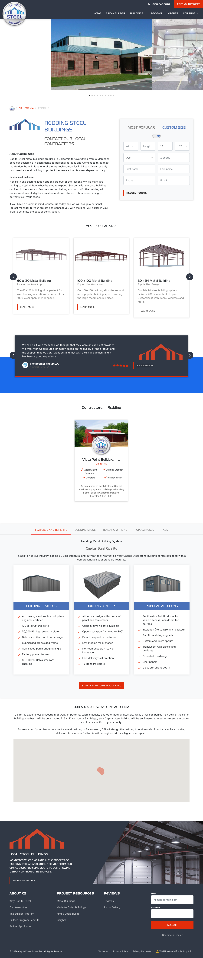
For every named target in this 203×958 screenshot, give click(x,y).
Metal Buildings (66, 901)
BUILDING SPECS (85, 529)
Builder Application (21, 926)
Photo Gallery (112, 907)
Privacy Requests (142, 951)
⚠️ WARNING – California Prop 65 (173, 951)
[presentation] (13, 276)
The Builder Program (22, 913)
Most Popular (141, 127)
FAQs (165, 529)
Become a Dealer (172, 935)
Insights (172, 13)
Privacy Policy (120, 951)
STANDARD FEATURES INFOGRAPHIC (101, 685)
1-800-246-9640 (160, 4)
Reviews (156, 13)
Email (153, 893)
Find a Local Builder (68, 913)
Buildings (137, 13)
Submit (172, 924)
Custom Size (174, 127)
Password (155, 907)
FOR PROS (189, 13)
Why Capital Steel (20, 901)
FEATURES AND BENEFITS (51, 529)
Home (97, 13)
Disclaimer (103, 951)
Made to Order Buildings (71, 907)
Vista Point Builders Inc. (101, 459)
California (26, 108)
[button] (89, 95)
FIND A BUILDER (115, 13)
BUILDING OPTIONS (115, 529)
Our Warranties (18, 907)
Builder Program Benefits (24, 920)
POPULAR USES (144, 529)
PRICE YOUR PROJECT (188, 4)
